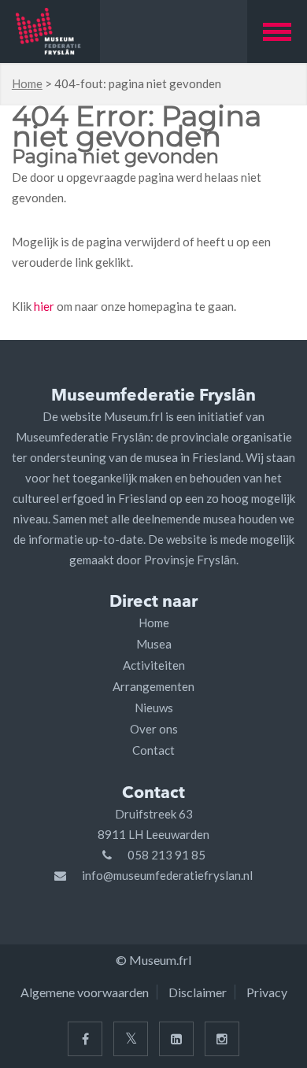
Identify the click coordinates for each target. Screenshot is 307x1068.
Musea (154, 644)
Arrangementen (153, 686)
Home (27, 83)
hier (44, 306)
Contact (153, 750)
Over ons (154, 729)
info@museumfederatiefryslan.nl (167, 875)
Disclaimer (197, 992)
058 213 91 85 (166, 855)
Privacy (266, 992)
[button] (277, 31)
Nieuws (154, 707)
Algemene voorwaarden (84, 992)
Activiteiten (154, 665)
